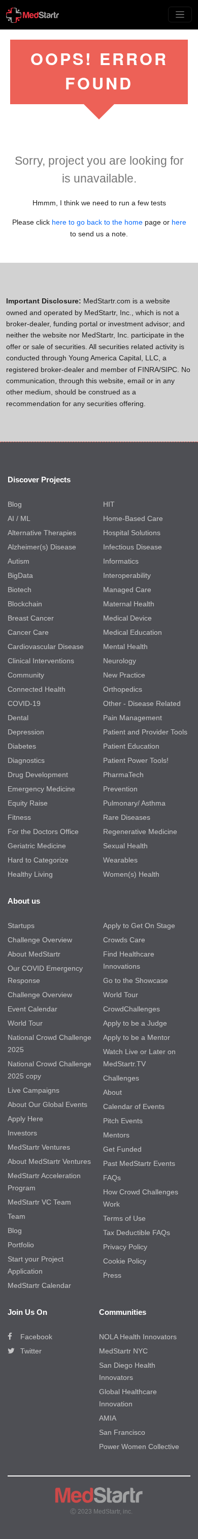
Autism (18, 561)
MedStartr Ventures (39, 1147)
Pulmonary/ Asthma (134, 803)
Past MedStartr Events (139, 1163)
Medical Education (132, 632)
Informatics (121, 561)
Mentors (116, 1135)
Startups (21, 925)
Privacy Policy (125, 1247)
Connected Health (36, 689)
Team (16, 1216)
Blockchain (25, 604)
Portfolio (21, 1245)
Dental (18, 718)
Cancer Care (28, 632)
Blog (15, 504)
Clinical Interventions (41, 661)
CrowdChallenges (131, 1009)
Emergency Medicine (41, 789)
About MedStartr (34, 954)
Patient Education (131, 746)
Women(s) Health (131, 874)
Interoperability (127, 575)
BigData (20, 575)
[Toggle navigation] (180, 14)
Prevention (120, 789)
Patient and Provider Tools (145, 732)
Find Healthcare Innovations (128, 960)
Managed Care (127, 590)
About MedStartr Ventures (49, 1161)
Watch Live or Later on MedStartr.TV (139, 1058)
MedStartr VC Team (39, 1202)
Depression (26, 732)
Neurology (119, 661)
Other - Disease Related (142, 703)
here (179, 222)
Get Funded (122, 1149)
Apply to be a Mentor (136, 1037)
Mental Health (125, 646)
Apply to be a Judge (135, 1023)
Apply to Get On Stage (139, 925)
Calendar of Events (133, 1106)
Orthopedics (122, 689)
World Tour (25, 1023)
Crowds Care (124, 940)
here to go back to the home (97, 222)
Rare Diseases (126, 817)
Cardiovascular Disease (46, 646)
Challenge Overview (40, 940)
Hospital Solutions (131, 533)
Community (26, 675)
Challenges (121, 1078)
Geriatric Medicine (37, 846)
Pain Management (132, 718)
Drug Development (38, 775)
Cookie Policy (124, 1261)
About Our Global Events (47, 1104)
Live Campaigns (33, 1090)
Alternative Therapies (42, 533)
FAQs (112, 1178)
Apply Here (25, 1119)
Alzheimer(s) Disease (42, 547)
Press (112, 1275)
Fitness (19, 817)
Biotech (19, 590)
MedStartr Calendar (39, 1285)
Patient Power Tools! (136, 760)
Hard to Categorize (38, 860)
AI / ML (19, 518)
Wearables (120, 860)
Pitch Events (123, 1121)
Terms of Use (124, 1218)
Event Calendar (32, 1009)
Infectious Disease (132, 547)
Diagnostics (26, 760)
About (112, 1092)
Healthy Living (30, 874)
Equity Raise (28, 803)
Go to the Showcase (135, 980)
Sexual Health (125, 846)
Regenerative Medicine (140, 831)
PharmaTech (123, 775)
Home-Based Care (133, 518)
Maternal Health (128, 604)
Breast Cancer (31, 618)
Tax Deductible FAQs (136, 1232)
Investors (22, 1133)
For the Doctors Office (43, 831)
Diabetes (22, 746)
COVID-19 (24, 703)
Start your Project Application (35, 1265)
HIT (109, 504)
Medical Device (127, 618)
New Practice (124, 675)
